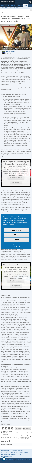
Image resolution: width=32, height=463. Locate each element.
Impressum (14, 450)
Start (2, 5)
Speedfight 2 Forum (5, 454)
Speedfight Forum (13, 452)
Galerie (13, 5)
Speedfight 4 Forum (16, 454)
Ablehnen (16, 235)
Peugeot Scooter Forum (6, 456)
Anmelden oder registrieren (7, 1)
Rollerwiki (20, 5)
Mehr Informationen (16, 177)
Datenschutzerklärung (6, 450)
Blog (25, 5)
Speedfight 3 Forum (24, 452)
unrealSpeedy (10, 51)
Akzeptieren (16, 182)
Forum (7, 5)
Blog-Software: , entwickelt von (16, 460)
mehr (17, 240)
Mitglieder (20, 450)
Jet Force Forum (5, 452)
